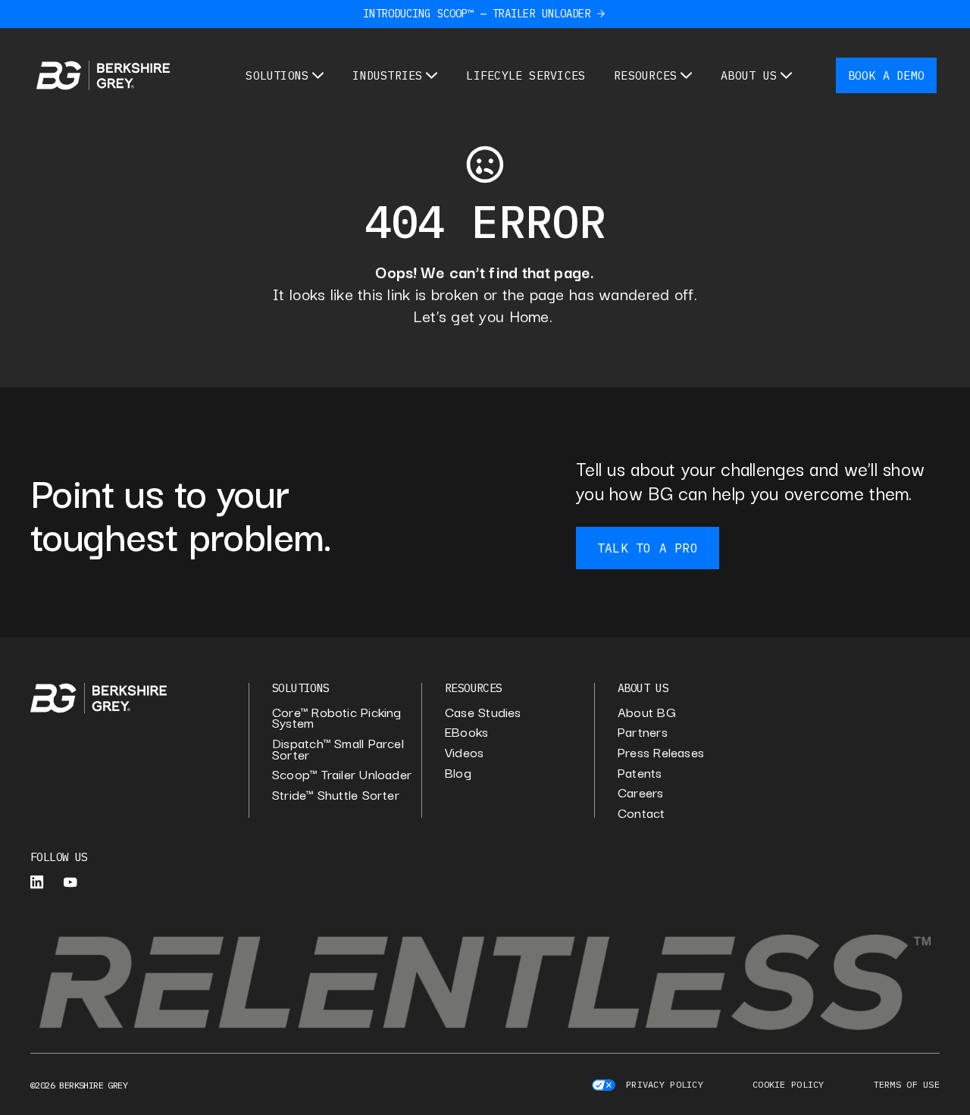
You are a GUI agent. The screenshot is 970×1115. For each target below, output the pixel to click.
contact (641, 813)
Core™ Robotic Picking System (337, 717)
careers (641, 792)
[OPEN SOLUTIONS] (318, 75)
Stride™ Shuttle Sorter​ (335, 794)
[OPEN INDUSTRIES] (431, 75)
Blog (458, 772)
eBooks (466, 732)
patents (640, 772)
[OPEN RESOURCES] (686, 75)
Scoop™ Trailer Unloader (341, 774)
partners (643, 732)
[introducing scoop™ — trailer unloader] (601, 14)
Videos (464, 752)
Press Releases (661, 752)
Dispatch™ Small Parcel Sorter (338, 749)
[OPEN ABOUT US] (786, 75)
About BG (647, 712)
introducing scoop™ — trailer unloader (476, 13)
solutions (301, 688)
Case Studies (483, 712)
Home (529, 315)
